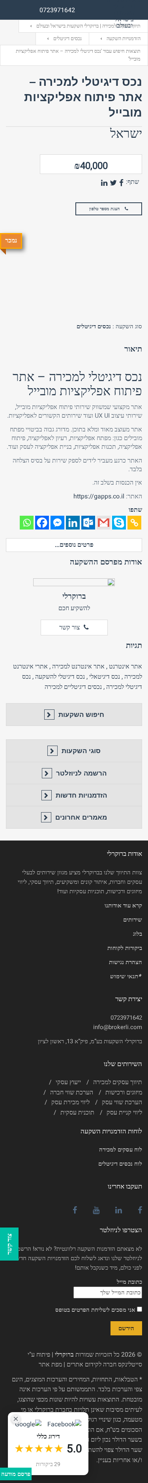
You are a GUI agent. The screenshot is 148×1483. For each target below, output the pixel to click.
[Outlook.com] (88, 523)
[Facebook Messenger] (57, 523)
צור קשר (69, 627)
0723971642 (126, 1017)
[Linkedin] (73, 523)
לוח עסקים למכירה (120, 1149)
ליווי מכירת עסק (70, 1102)
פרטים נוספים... (74, 545)
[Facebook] (42, 523)
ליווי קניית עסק (124, 1112)
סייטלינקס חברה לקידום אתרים (104, 1364)
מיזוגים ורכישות (123, 1092)
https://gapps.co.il (98, 496)
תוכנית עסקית (77, 1112)
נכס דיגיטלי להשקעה (60, 676)
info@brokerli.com (117, 1027)
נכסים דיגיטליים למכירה (73, 687)
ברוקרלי (74, 596)
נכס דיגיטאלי (104, 676)
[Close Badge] (16, 1419)
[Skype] (119, 523)
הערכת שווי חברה (71, 1092)
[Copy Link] (134, 523)
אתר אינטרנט (125, 666)
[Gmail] (104, 523)
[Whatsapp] (27, 523)
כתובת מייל (129, 1281)
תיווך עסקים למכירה (117, 1082)
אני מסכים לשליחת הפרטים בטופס (96, 1309)
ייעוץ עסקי (68, 1082)
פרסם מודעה (15, 1474)
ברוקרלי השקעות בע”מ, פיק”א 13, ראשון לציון (90, 1041)
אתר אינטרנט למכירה (78, 666)
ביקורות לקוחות (124, 948)
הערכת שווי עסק (122, 1102)
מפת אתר (50, 1364)
